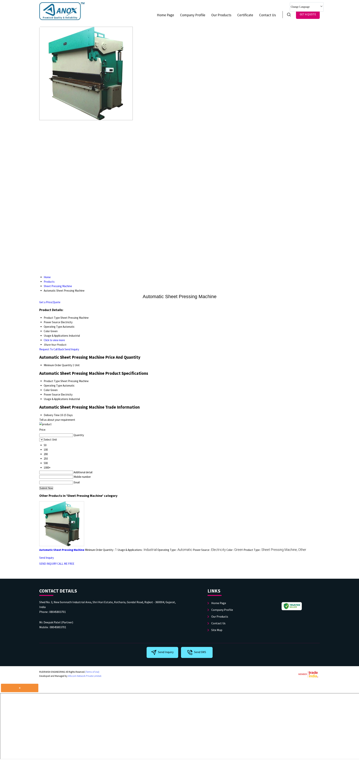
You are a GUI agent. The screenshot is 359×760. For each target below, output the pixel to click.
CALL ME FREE (65, 563)
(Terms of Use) (92, 671)
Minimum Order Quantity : (101, 550)
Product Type (52, 381)
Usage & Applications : (137, 550)
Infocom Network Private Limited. (85, 676)
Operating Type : (174, 550)
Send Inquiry (72, 349)
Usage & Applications (56, 399)
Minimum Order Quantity (58, 365)
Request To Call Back (51, 349)
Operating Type (53, 385)
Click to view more (54, 340)
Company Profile (192, 15)
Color (47, 390)
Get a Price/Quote (49, 302)
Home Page (165, 15)
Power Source (52, 394)
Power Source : (209, 550)
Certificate (245, 15)
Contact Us (267, 15)
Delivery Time (52, 415)
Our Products (221, 15)
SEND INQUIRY (48, 563)
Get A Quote (308, 14)
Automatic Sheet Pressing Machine (61, 550)
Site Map (216, 630)
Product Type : (275, 550)
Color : (234, 550)
